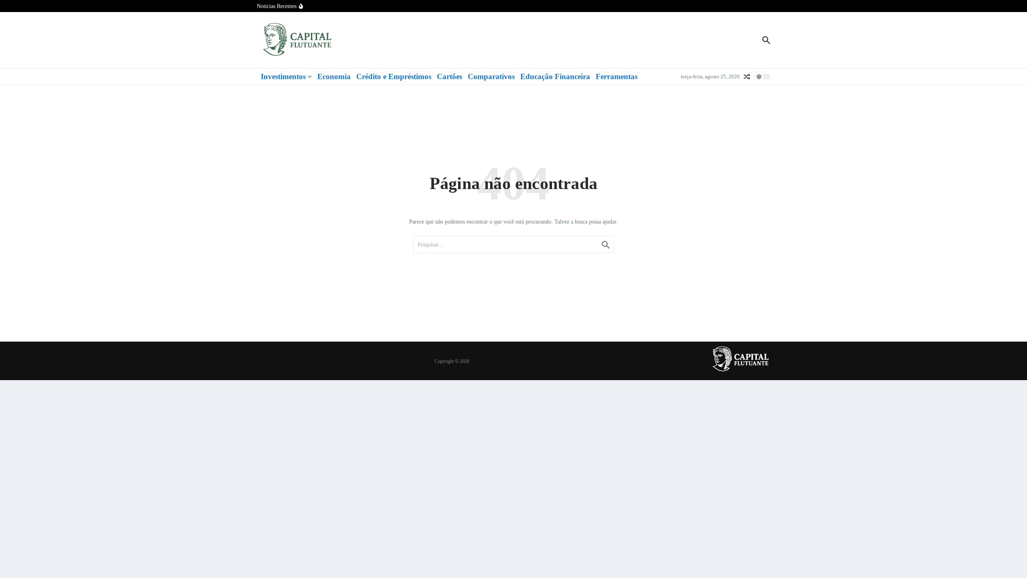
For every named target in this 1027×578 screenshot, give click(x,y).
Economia (334, 76)
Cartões (449, 76)
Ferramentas (616, 76)
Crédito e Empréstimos (393, 76)
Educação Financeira (555, 76)
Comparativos (491, 76)
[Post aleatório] (747, 76)
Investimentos (283, 76)
